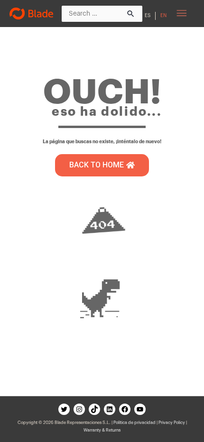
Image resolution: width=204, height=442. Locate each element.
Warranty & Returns (102, 430)
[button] (102, 165)
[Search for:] (102, 13)
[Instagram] (79, 409)
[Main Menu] (182, 13)
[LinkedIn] (109, 409)
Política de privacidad (134, 423)
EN (163, 15)
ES (147, 15)
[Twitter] (64, 409)
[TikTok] (94, 409)
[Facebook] (124, 409)
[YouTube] (140, 409)
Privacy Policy (171, 423)
